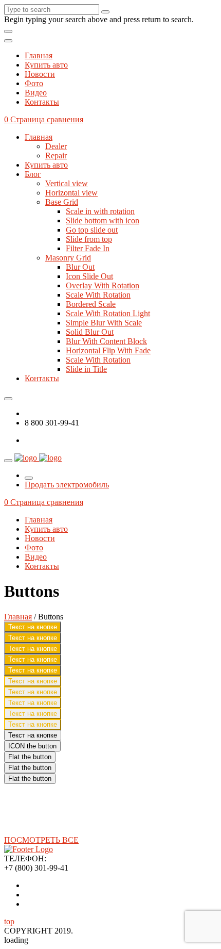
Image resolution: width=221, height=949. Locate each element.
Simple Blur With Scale (104, 322)
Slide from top (89, 239)
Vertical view (66, 183)
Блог (33, 174)
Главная (38, 55)
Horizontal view (71, 192)
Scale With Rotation (98, 294)
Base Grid (61, 202)
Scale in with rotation (100, 211)
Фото (34, 83)
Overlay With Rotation (102, 285)
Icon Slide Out (89, 276)
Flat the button (29, 757)
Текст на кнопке (32, 627)
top (9, 921)
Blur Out (80, 267)
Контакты (42, 101)
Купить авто (46, 64)
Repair (56, 155)
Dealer (56, 146)
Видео (36, 92)
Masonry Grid (68, 257)
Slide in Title (86, 369)
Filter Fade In (87, 248)
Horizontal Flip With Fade (108, 350)
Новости (40, 74)
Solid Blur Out (90, 332)
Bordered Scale (91, 304)
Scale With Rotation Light (108, 313)
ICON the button (32, 746)
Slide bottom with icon (102, 220)
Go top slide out (92, 229)
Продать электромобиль (67, 484)
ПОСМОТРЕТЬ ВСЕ (41, 840)
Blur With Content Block (106, 341)
